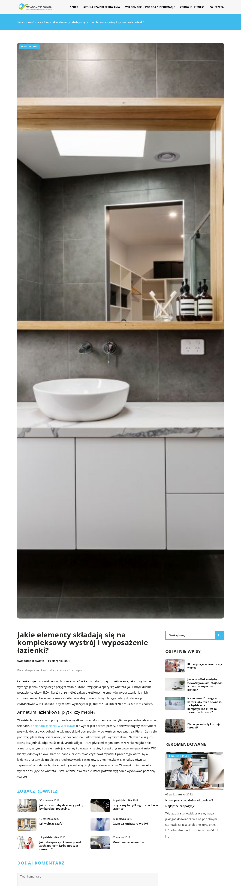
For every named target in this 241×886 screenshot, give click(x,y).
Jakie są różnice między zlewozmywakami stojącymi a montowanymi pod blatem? (205, 684)
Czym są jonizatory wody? (130, 824)
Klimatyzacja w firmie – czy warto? (204, 665)
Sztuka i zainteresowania (101, 7)
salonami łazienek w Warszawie (54, 726)
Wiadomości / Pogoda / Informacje (150, 7)
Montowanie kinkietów (128, 842)
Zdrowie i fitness (192, 7)
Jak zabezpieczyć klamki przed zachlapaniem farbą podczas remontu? (60, 845)
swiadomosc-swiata (30, 660)
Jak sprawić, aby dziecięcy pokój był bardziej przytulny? (61, 807)
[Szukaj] (219, 635)
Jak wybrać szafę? (51, 824)
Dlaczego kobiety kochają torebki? (204, 725)
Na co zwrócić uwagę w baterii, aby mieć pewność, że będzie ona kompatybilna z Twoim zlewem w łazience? (204, 705)
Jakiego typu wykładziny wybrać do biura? (194, 800)
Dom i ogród (29, 46)
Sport (74, 7)
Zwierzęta (217, 7)
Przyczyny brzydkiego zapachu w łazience (135, 807)
